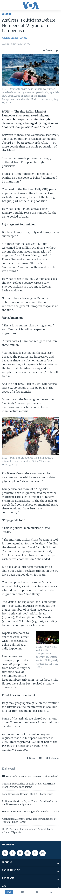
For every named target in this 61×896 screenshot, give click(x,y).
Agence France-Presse (14, 37)
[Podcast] (42, 853)
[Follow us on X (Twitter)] (12, 853)
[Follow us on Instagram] (27, 853)
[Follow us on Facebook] (5, 853)
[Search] (51, 892)
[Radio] (37, 892)
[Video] (22, 892)
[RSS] (35, 853)
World (6, 14)
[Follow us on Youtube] (20, 853)
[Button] (47, 50)
